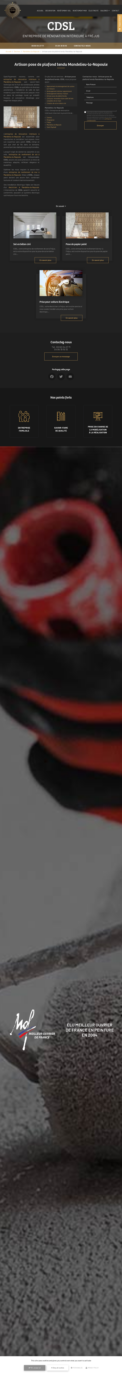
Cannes (49, 117)
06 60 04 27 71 (37, 46)
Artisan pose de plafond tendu (57, 96)
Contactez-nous (82, 46)
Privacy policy (93, 1368)
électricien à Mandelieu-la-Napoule (24, 187)
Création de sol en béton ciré (56, 103)
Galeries (104, 11)
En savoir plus (45, 260)
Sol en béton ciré (22, 244)
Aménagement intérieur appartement (59, 91)
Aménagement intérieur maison (57, 94)
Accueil (40, 11)
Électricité (94, 11)
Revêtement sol (64, 11)
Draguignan (50, 120)
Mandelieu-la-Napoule (31, 51)
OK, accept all (35, 1368)
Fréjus (49, 122)
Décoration (50, 11)
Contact (115, 11)
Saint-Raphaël (51, 127)
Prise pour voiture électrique (54, 302)
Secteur (17, 51)
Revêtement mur (80, 11)
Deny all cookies (58, 1368)
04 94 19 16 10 (61, 46)
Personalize (78, 1368)
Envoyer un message (61, 356)
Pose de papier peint (76, 244)
